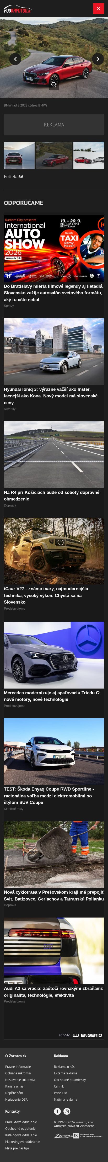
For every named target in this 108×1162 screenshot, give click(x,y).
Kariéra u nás (14, 1086)
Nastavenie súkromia (20, 1080)
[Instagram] (66, 1111)
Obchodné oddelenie (20, 1128)
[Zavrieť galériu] (98, 8)
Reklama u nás (64, 1066)
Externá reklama (65, 1073)
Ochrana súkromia (18, 1073)
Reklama (61, 1055)
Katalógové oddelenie (21, 1135)
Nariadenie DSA (16, 1099)
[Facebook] (57, 1111)
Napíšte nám (14, 1093)
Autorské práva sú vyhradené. (74, 1126)
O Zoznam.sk (15, 1055)
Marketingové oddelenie (22, 1141)
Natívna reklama (65, 1099)
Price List (60, 1093)
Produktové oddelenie (21, 1122)
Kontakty (12, 1111)
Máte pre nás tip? (17, 1148)
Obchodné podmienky (70, 1080)
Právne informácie (18, 1066)
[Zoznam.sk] (63, 1137)
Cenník (59, 1086)
